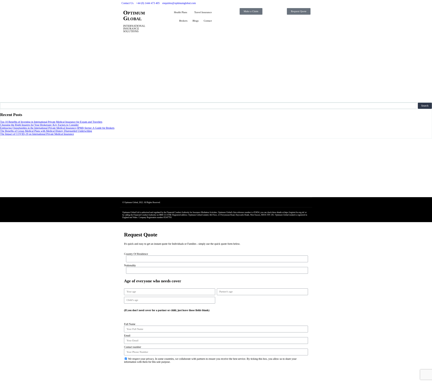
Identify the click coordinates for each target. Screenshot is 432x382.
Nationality (130, 265)
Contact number (132, 347)
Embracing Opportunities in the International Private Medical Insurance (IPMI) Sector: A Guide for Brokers (57, 127)
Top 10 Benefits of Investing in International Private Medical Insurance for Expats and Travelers (51, 121)
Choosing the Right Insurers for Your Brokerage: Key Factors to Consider (39, 124)
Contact (208, 20)
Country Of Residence (136, 253)
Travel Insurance (203, 12)
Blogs (196, 20)
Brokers (183, 20)
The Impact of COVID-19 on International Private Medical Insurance (37, 134)
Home (10, 75)
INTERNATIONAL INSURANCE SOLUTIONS (134, 28)
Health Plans (180, 12)
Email (127, 335)
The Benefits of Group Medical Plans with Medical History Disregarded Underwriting (46, 131)
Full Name (129, 324)
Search (424, 105)
